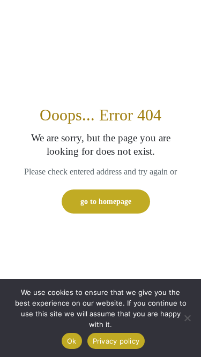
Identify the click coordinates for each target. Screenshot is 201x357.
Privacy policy (116, 341)
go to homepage (105, 202)
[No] (187, 318)
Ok (72, 341)
